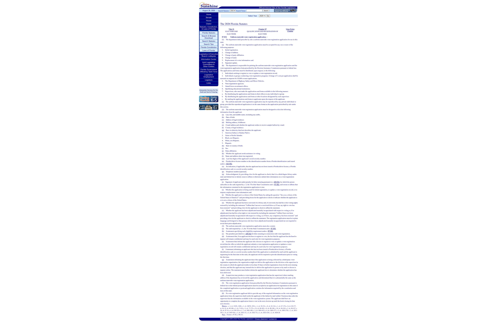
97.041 (270, 231)
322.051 (229, 164)
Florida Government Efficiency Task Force (208, 70)
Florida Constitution (209, 47)
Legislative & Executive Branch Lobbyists (208, 55)
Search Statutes (208, 41)
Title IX (231, 29)
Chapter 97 (262, 29)
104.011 (277, 182)
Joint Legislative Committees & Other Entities (208, 64)
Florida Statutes (208, 33)
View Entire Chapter (290, 30)
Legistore (209, 80)
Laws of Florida (208, 50)
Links (209, 83)
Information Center (208, 59)
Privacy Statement (261, 319)
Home (208, 14)
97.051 (276, 185)
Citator (208, 24)
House (208, 21)
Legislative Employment (209, 76)
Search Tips (209, 44)
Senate (209, 17)
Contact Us (273, 319)
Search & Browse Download (209, 37)
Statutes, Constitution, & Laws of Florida (209, 28)
